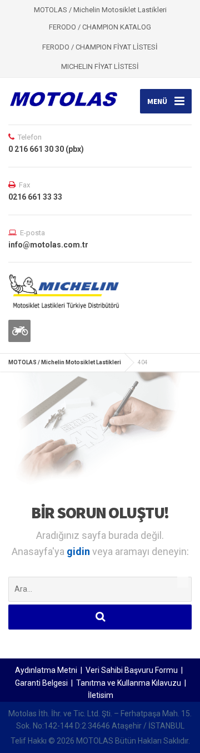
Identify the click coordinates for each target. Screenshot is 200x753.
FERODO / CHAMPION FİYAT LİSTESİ (100, 47)
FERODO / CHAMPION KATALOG (100, 27)
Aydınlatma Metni (46, 670)
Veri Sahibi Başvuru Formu (132, 670)
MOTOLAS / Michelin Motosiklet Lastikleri (64, 362)
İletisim (100, 695)
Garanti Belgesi (41, 682)
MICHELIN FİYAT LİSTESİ (100, 66)
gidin (79, 551)
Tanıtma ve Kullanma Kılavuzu (128, 682)
